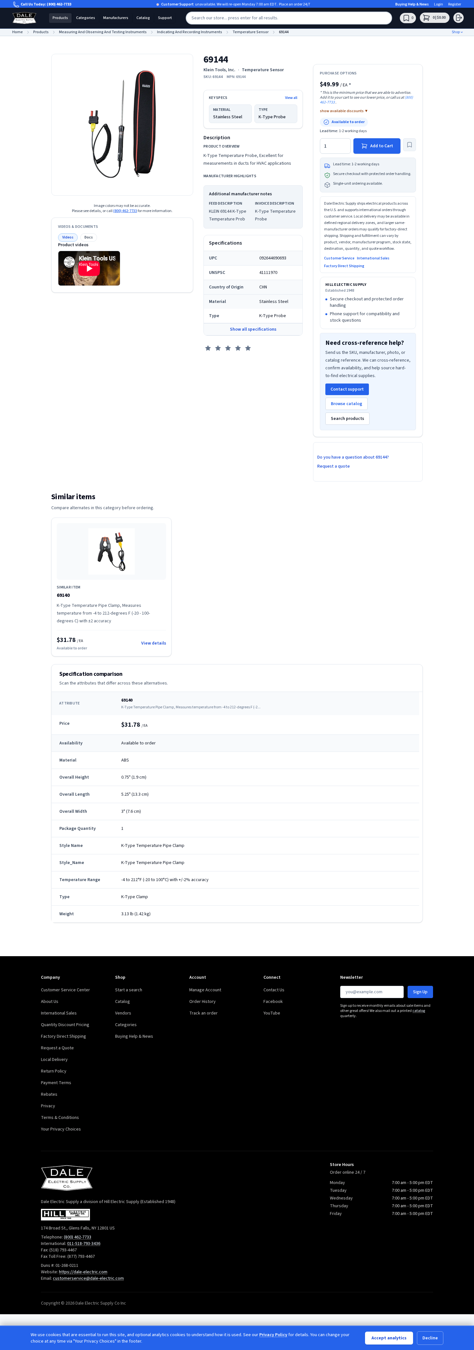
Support (165, 18)
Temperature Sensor (263, 70)
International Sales (373, 258)
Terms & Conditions (60, 1117)
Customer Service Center (65, 990)
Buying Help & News (412, 4)
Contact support (347, 389)
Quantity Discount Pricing (65, 1025)
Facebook (273, 1001)
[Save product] (409, 144)
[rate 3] (227, 348)
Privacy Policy (273, 1335)
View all (291, 98)
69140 (63, 595)
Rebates (49, 1094)
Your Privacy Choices (61, 1129)
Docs (88, 237)
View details (153, 643)
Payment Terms (56, 1083)
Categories (85, 18)
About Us (49, 1001)
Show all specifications (253, 329)
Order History (202, 1001)
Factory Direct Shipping (344, 266)
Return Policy (53, 1071)
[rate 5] (247, 348)
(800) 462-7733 (59, 4)
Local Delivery (54, 1059)
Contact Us (273, 990)
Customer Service (339, 258)
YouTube (271, 1013)
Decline (430, 1338)
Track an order (203, 1013)
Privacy (48, 1106)
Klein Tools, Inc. (219, 70)
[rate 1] (207, 348)
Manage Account (205, 990)
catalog (418, 1011)
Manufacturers (115, 18)
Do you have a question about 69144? (353, 457)
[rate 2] (217, 348)
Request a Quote (57, 1048)
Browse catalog (346, 404)
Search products (347, 418)
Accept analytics (389, 1338)
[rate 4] (237, 348)
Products (60, 18)
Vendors (123, 1013)
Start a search (128, 990)
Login (438, 4)
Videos (68, 237)
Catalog (143, 18)
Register (454, 4)
